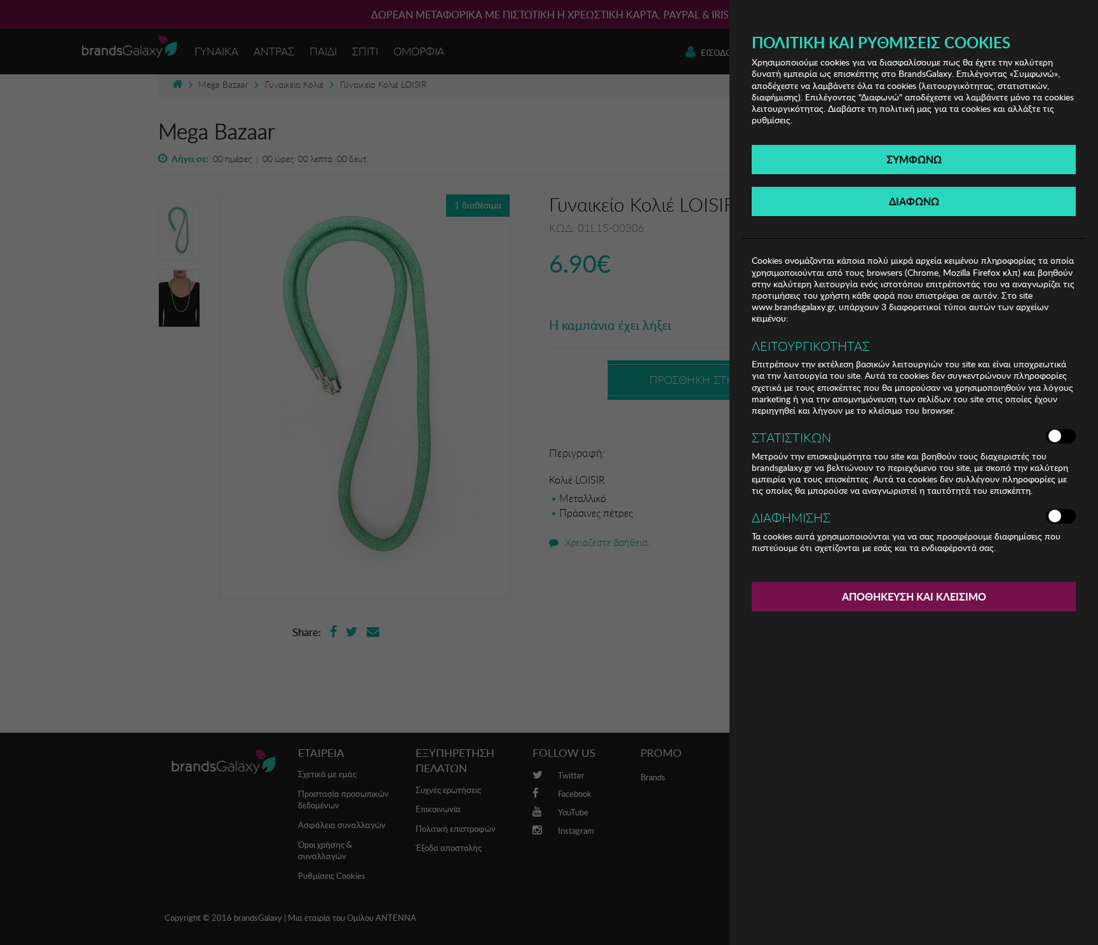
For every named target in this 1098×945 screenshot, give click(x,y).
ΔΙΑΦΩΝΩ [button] (914, 201)
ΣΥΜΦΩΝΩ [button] (914, 159)
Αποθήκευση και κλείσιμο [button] (914, 596)
